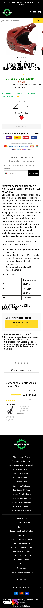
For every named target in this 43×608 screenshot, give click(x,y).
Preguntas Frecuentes (21, 543)
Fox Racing (21, 61)
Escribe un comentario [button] (22, 370)
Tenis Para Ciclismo (21, 506)
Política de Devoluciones (21, 547)
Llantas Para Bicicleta (21, 494)
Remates (21, 527)
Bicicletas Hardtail (21, 469)
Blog (21, 564)
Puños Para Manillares (21, 502)
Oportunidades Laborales (21, 572)
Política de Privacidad (21, 551)
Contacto (21, 535)
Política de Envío (21, 559)
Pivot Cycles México (21, 523)
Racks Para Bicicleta (21, 510)
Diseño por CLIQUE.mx (21, 606)
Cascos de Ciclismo (21, 486)
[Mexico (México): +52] (6, 173)
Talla (21, 101)
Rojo (21, 117)
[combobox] (16, 20)
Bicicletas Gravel (21, 473)
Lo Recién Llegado (21, 481)
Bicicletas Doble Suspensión (21, 465)
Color (21, 113)
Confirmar (33, 173)
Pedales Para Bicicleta (21, 498)
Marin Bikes (21, 518)
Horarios (21, 580)
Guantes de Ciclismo (21, 490)
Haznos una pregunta (22, 324)
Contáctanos (21, 587)
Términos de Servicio (21, 555)
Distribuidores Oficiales (21, 539)
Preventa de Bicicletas (21, 461)
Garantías (21, 568)
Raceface (11, 404)
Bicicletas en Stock (21, 457)
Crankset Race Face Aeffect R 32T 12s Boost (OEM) (10, 418)
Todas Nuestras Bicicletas (21, 531)
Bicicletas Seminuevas (21, 477)
